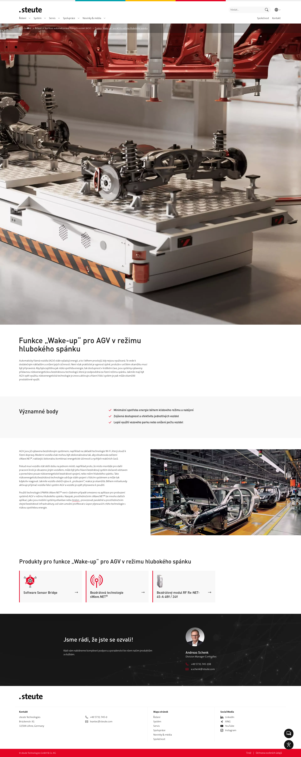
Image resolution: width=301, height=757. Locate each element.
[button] (29, 18)
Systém (157, 721)
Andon (76, 500)
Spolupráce (159, 730)
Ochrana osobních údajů (269, 752)
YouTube (229, 726)
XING (228, 721)
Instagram (230, 730)
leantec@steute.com (101, 721)
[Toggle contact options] (288, 733)
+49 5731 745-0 (98, 717)
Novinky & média (162, 734)
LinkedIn (229, 717)
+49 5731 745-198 (201, 664)
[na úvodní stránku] (30, 10)
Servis (156, 726)
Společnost (159, 739)
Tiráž (248, 752)
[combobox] (246, 10)
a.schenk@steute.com (203, 669)
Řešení (156, 717)
